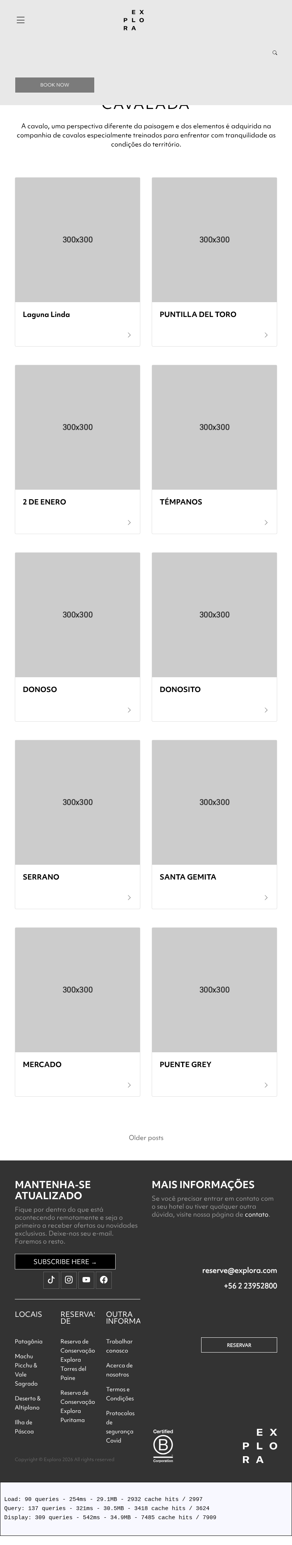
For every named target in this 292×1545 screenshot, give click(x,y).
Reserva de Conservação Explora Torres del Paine (77, 1360)
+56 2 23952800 (250, 1286)
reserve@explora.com (239, 1270)
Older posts (146, 1137)
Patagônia (29, 1341)
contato (256, 1214)
